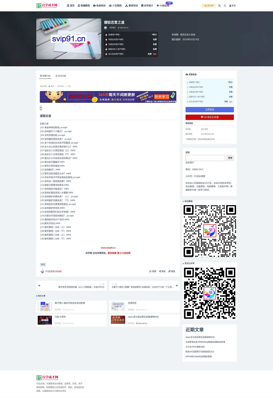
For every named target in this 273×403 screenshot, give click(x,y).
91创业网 (53, 271)
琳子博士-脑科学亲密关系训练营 (70, 303)
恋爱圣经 (132, 303)
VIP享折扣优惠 (211, 117)
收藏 (153, 271)
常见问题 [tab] (62, 76)
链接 (172, 271)
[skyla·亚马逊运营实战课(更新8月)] (118, 320)
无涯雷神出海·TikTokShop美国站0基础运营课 (205, 342)
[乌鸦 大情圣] (45, 320)
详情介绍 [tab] (46, 76)
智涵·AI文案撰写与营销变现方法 (200, 352)
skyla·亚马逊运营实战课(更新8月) (143, 317)
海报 (163, 271)
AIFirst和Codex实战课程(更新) (199, 357)
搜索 (188, 153)
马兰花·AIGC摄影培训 (195, 347)
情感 (43, 265)
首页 (52, 86)
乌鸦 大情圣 (60, 317)
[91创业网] (105, 27)
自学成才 (112, 28)
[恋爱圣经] (118, 306)
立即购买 (209, 109)
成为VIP (210, 6)
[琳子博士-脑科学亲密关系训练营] (45, 306)
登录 (234, 6)
